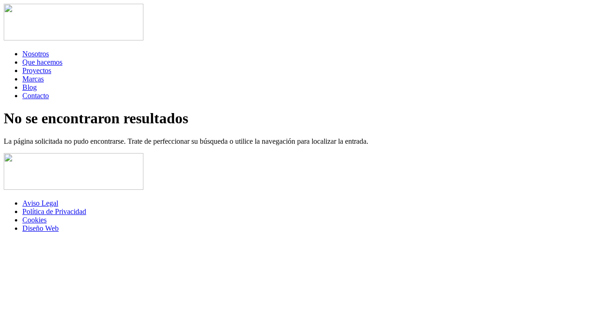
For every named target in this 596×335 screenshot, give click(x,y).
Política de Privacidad (54, 211)
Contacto (35, 96)
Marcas (33, 79)
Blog (29, 87)
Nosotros (35, 54)
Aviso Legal (40, 203)
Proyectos (36, 70)
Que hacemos (42, 62)
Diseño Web (40, 228)
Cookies (34, 220)
